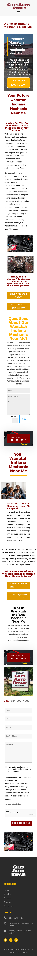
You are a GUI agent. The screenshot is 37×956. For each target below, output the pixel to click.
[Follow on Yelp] (16, 940)
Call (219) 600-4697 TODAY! (18, 82)
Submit (25, 419)
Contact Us (8, 906)
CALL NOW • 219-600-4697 (18, 438)
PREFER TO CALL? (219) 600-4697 (18, 306)
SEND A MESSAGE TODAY (18, 295)
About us (7, 894)
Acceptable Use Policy (13, 804)
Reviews (7, 902)
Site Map (25, 952)
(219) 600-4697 (19, 700)
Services (7, 898)
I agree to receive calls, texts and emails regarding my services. (19, 769)
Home (6, 890)
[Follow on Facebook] (11, 940)
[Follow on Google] (5, 940)
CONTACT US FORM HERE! (18, 585)
